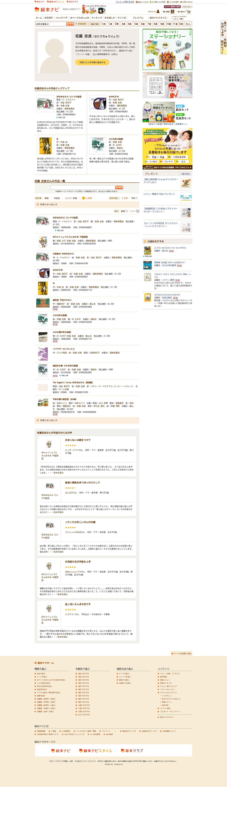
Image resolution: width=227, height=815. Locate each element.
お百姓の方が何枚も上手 (78, 562)
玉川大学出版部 (169, 265)
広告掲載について (169, 731)
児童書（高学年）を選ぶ (46, 705)
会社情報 (109, 734)
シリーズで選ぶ (125, 677)
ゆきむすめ (114, 97)
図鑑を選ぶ (41, 696)
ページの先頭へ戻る (183, 653)
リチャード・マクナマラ (102, 386)
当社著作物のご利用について (48, 734)
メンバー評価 (71, 198)
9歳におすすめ (83, 702)
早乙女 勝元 (99, 406)
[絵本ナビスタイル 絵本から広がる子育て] (55, 1)
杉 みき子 (117, 145)
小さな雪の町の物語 (63, 332)
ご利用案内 (66, 731)
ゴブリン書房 (168, 280)
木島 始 (63, 142)
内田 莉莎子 (65, 103)
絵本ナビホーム (46, 663)
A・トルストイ (68, 100)
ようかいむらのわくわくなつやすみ (170, 248)
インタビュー (167, 696)
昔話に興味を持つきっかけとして (82, 482)
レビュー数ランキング (168, 686)
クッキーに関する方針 (125, 2)
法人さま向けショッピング (74, 734)
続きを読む (59, 473)
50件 (133, 198)
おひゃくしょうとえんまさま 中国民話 (70, 237)
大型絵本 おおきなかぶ (63, 254)
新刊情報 (163, 677)
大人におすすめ (84, 714)
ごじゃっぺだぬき (73, 532)
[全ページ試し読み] (223, 35)
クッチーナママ (72, 450)
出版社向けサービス (149, 731)
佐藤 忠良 (64, 106)
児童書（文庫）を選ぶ (45, 711)
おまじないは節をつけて (78, 440)
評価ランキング (166, 683)
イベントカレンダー (167, 689)
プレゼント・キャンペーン (170, 711)
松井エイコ (62, 403)
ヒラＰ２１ (70, 614)
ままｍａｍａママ (73, 572)
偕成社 (120, 148)
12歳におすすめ (84, 711)
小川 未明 (103, 403)
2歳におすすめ (83, 680)
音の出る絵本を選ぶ (44, 686)
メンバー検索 (165, 708)
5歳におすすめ (83, 689)
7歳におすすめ (83, 696)
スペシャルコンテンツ (168, 692)
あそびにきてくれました (171, 699)
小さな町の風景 (116, 139)
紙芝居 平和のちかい (62, 300)
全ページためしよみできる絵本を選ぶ (51, 680)
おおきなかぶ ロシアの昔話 (69, 97)
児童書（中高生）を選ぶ (46, 708)
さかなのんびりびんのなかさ (167, 295)
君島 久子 (61, 241)
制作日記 (165, 705)
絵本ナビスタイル (166, 717)
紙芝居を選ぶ (42, 689)
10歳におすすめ (84, 705)
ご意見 (53, 731)
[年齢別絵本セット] (223, 53)
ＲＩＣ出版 (64, 389)
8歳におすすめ (83, 699)
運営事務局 (41, 731)
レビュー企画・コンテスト (170, 673)
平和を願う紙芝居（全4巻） (65, 399)
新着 (47, 198)
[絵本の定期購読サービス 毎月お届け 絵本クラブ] (72, 1)
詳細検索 (82, 24)
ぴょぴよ (69, 493)
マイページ (106, 731)
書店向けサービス (129, 731)
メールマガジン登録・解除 (86, 731)
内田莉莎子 (95, 353)
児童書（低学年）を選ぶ (46, 699)
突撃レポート (167, 702)
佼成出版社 (167, 297)
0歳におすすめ (83, 673)
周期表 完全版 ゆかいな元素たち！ (170, 262)
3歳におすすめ (83, 683)
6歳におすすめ (83, 692)
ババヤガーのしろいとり (64, 349)
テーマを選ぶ (42, 677)
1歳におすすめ (83, 677)
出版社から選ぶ (125, 683)
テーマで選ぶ (124, 673)
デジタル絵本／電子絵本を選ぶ (48, 692)
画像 (123, 211)
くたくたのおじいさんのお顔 (80, 522)
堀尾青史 (120, 403)
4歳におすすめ (83, 686)
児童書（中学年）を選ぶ (46, 702)
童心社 (93, 304)
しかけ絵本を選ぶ (43, 683)
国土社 (165, 251)
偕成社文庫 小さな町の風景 (65, 366)
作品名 (57, 198)
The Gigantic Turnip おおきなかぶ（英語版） (73, 382)
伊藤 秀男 (115, 406)
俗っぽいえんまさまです (78, 604)
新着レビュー (165, 680)
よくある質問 (95, 734)
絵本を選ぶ (41, 673)
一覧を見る (185, 174)
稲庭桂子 (61, 304)
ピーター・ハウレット (124, 386)
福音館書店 (69, 109)
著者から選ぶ (124, 680)
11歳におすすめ (84, 708)
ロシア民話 (62, 353)
